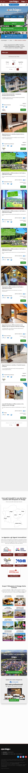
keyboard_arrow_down (8, 64)
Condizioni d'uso (4, 766)
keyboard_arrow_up (6, 64)
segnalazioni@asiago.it (15, 763)
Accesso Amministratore (5, 768)
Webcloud (20, 765)
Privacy (23, 765)
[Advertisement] (14, 443)
